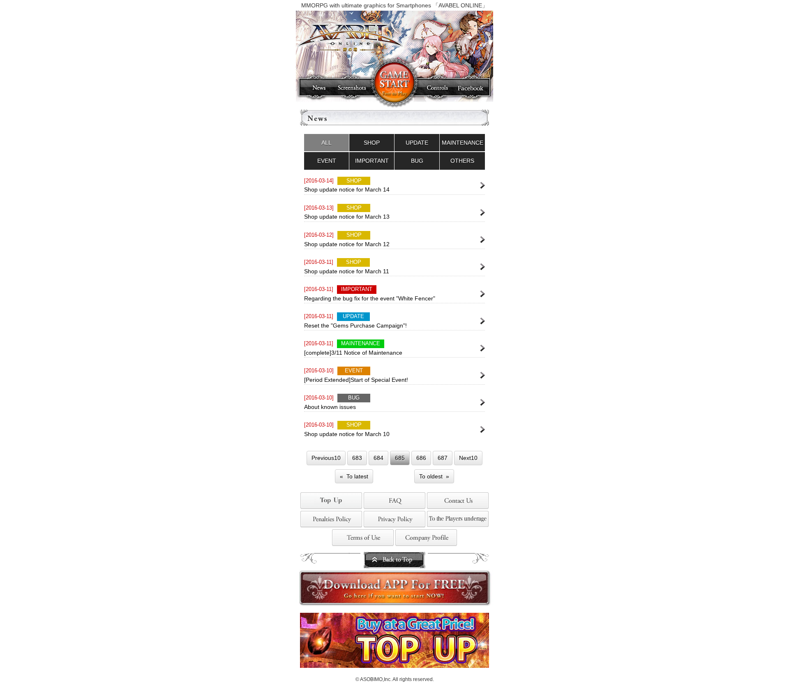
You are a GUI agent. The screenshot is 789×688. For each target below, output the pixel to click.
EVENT (326, 160)
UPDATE (417, 142)
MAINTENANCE (462, 142)
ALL (326, 142)
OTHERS (462, 160)
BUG (417, 160)
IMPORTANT (372, 160)
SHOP (372, 142)
